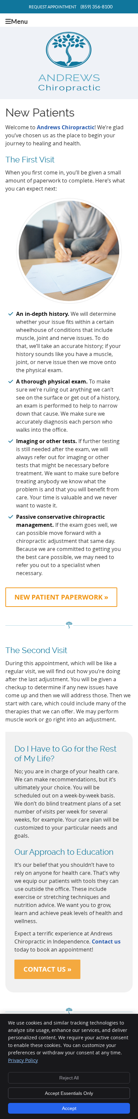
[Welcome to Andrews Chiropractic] (69, 90)
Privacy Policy (23, 1060)
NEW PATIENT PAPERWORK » (61, 597)
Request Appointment (52, 7)
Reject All (69, 1077)
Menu (19, 21)
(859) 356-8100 (96, 6)
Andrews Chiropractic (65, 127)
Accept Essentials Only (69, 1093)
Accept (69, 1108)
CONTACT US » (47, 969)
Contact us (106, 941)
